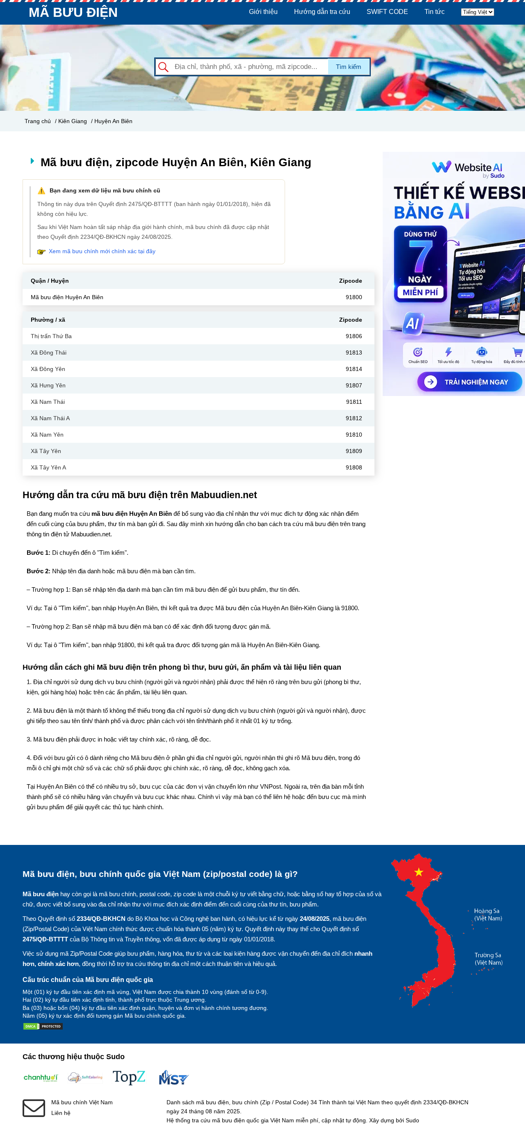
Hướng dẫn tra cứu (322, 11)
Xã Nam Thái (48, 401)
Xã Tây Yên (46, 451)
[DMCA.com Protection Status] (43, 1028)
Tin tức (435, 11)
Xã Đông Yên (48, 369)
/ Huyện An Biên (111, 121)
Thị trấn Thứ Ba (51, 336)
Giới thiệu (263, 11)
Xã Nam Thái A (50, 418)
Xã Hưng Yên (48, 385)
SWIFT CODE (387, 11)
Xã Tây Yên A (48, 467)
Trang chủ (38, 121)
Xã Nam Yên (47, 434)
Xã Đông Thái (48, 352)
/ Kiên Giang (71, 121)
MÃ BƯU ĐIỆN (73, 12)
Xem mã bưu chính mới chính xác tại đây (102, 251)
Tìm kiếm (348, 66)
